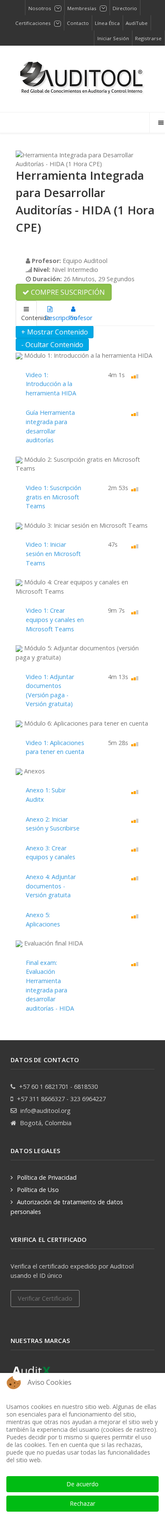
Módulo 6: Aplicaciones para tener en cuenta (85, 723)
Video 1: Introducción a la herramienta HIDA (51, 384)
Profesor (76, 318)
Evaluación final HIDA (52, 943)
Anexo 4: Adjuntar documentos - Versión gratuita (51, 886)
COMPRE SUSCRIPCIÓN (67, 292)
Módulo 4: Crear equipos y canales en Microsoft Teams (72, 586)
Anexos (33, 771)
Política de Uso (38, 1190)
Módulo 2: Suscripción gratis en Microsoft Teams (78, 464)
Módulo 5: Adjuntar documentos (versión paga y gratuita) (77, 652)
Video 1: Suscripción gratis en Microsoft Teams (53, 497)
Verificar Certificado (45, 1298)
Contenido (29, 318)
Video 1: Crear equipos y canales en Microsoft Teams (55, 619)
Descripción (52, 318)
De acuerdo (82, 1484)
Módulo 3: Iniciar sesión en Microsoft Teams (85, 525)
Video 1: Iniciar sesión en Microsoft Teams (53, 553)
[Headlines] (82, 78)
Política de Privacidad (47, 1177)
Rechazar (82, 1503)
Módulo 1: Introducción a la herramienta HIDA (87, 355)
